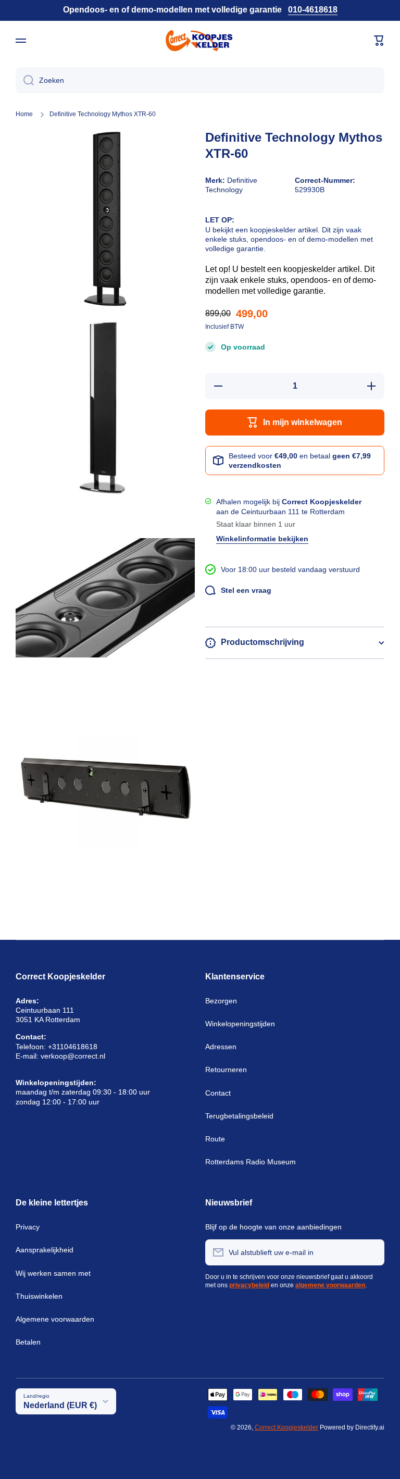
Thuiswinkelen (39, 1296)
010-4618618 (313, 9)
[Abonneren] (371, 1252)
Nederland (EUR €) (60, 1405)
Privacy (28, 1227)
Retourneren (226, 1069)
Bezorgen (221, 1001)
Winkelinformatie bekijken (262, 539)
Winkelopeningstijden (240, 1024)
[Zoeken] (25, 80)
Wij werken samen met (53, 1273)
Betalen (28, 1342)
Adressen (220, 1046)
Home (24, 114)
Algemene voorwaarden (55, 1319)
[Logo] (200, 41)
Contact (218, 1093)
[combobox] (200, 80)
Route (215, 1139)
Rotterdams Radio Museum (250, 1162)
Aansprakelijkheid (44, 1250)
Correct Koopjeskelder (286, 1427)
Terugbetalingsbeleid (239, 1116)
